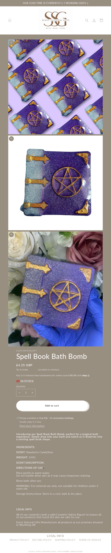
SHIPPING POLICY (65, 540)
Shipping (33, 369)
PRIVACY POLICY (19, 540)
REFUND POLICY (42, 540)
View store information (32, 425)
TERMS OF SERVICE (90, 540)
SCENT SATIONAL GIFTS (46, 551)
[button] (9, 20)
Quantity (20, 386)
